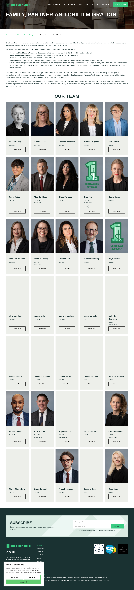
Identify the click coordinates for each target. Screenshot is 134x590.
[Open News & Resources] (97, 4)
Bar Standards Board (23, 559)
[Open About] (109, 4)
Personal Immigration (30, 35)
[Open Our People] (60, 4)
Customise (14, 577)
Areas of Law (17, 35)
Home (7, 35)
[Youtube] (13, 552)
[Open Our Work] (74, 4)
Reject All (32, 577)
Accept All (24, 582)
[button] (96, 550)
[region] (24, 574)
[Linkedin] (7, 552)
